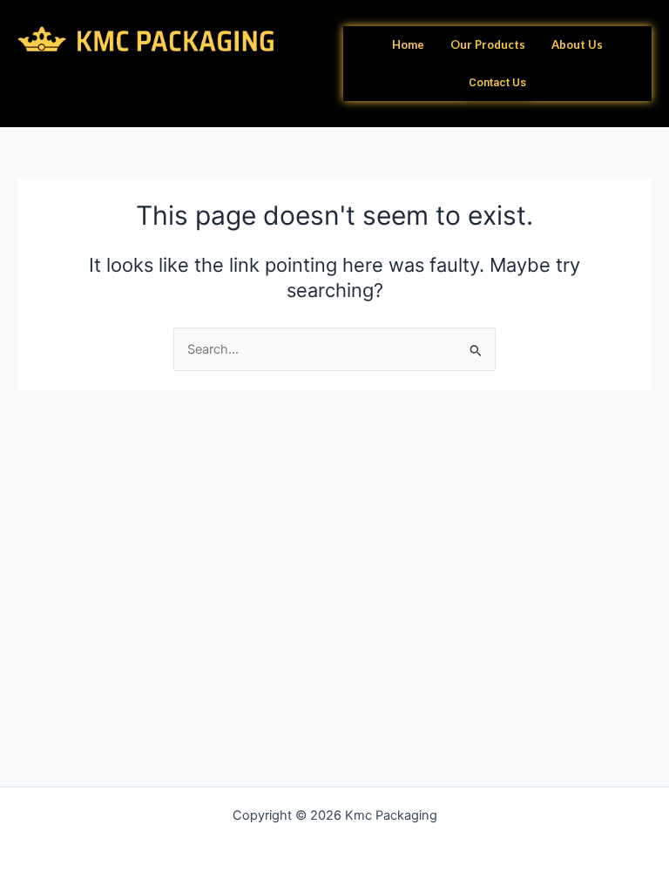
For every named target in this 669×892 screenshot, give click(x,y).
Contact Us (497, 82)
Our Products (487, 44)
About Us (577, 44)
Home (408, 44)
